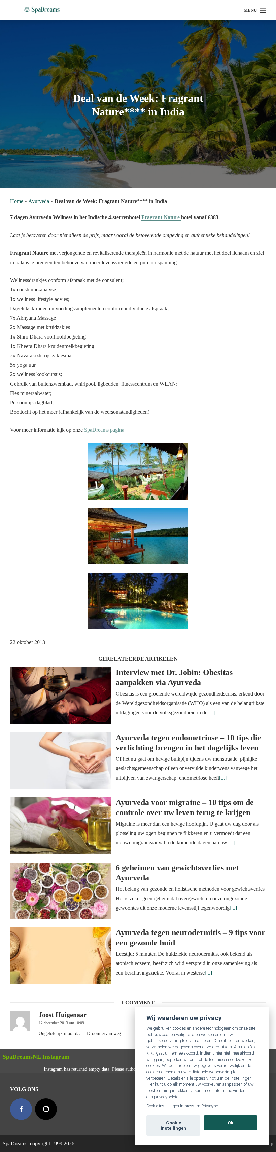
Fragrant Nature (161, 217)
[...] (211, 712)
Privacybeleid (212, 1106)
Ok (231, 1122)
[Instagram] (46, 1109)
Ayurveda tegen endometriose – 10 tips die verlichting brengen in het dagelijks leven (188, 742)
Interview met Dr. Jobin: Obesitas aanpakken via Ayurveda (174, 677)
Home (16, 201)
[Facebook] (21, 1109)
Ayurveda (38, 201)
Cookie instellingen (162, 1106)
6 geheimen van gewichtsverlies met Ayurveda (177, 872)
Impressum (190, 1106)
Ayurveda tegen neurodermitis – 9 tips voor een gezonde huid (190, 937)
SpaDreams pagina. (105, 430)
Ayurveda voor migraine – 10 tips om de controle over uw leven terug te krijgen (185, 807)
